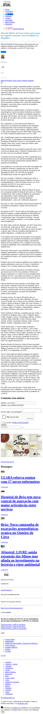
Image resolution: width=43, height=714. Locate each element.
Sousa (14, 81)
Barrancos (8, 674)
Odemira (8, 688)
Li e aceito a (15, 423)
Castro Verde (9, 678)
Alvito (7, 670)
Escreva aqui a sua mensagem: (11, 412)
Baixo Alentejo (10, 672)
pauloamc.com (23, 703)
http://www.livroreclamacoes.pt (12, 608)
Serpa (7, 692)
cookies (15, 708)
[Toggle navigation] (2, 6)
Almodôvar (9, 668)
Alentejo (8, 662)
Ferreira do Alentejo (12, 682)
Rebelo (9, 81)
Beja (6, 676)
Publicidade (9, 641)
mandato (31, 81)
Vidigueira (9, 694)
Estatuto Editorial (11, 647)
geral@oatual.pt (18, 29)
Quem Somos (10, 639)
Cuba (7, 680)
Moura (7, 686)
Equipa (7, 649)
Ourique (8, 690)
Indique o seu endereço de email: (12, 405)
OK (3, 712)
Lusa (2, 72)
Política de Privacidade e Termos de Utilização (21, 643)
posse (19, 81)
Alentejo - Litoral (11, 664)
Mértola (8, 684)
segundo (24, 81)
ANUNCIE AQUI (7, 462)
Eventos (8, 651)
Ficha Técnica (10, 645)
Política (3, 52)
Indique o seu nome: (8, 403)
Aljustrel (8, 666)
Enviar (4, 425)
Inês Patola (4, 62)
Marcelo (4, 81)
